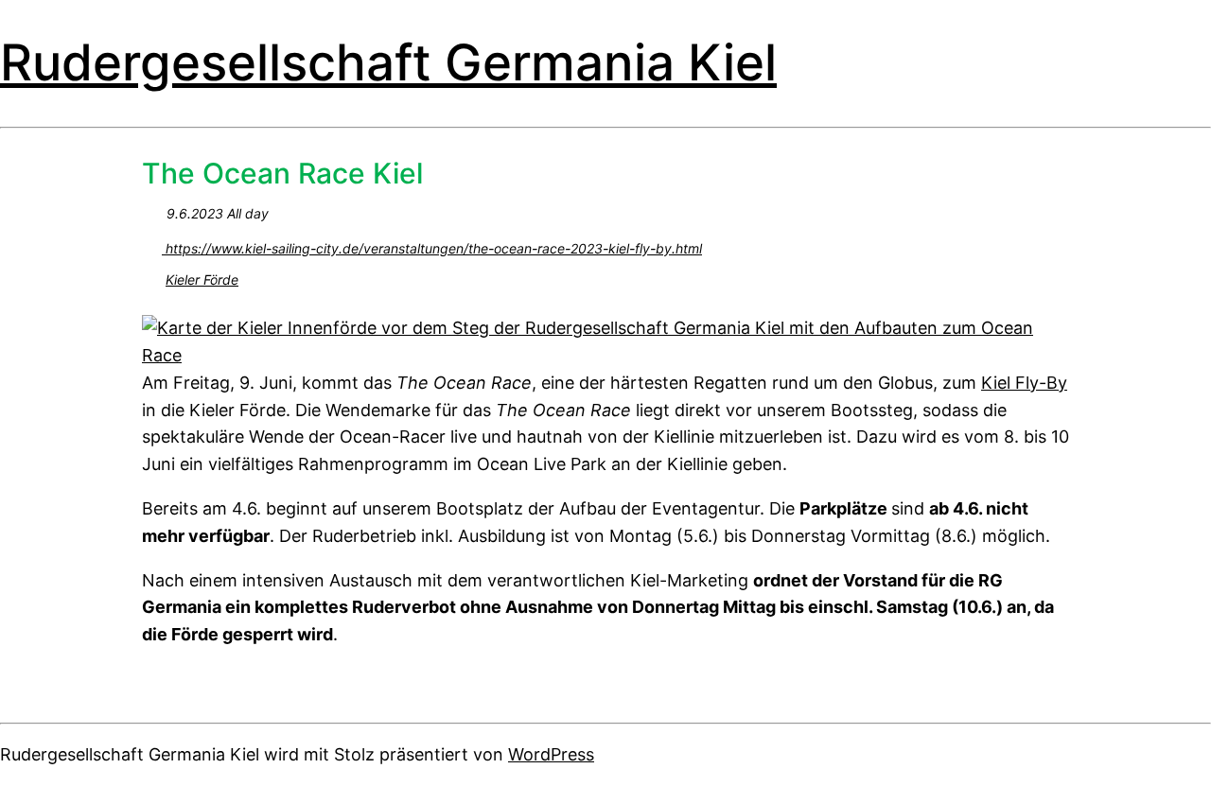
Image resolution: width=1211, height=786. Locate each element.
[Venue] (152, 276)
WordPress (551, 754)
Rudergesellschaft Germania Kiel (388, 62)
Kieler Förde (202, 279)
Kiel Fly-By (1024, 383)
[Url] (152, 244)
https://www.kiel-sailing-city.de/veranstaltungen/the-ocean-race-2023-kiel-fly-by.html (432, 248)
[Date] (152, 209)
